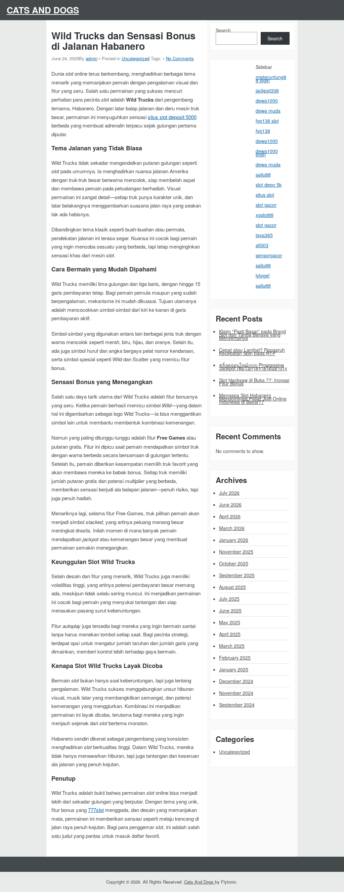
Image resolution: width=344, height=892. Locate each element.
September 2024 (237, 704)
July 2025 (229, 598)
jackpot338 (267, 90)
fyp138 (263, 130)
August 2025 (232, 587)
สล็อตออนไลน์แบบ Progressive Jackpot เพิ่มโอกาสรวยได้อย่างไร (253, 367)
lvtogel (262, 275)
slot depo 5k (269, 184)
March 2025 (232, 645)
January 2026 (233, 539)
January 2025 (233, 669)
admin (91, 58)
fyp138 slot (267, 120)
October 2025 (233, 563)
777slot (96, 809)
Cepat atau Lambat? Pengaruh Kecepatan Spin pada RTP (252, 351)
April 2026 (230, 516)
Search (223, 30)
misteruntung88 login (271, 79)
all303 (262, 245)
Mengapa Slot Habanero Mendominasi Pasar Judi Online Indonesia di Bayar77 (253, 398)
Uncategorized (135, 58)
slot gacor (266, 204)
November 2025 (236, 551)
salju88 (263, 174)
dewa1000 (267, 100)
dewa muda (268, 110)
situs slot (265, 194)
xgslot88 (264, 215)
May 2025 (229, 622)
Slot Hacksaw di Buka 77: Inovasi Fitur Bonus (254, 382)
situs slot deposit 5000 (172, 116)
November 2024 (236, 693)
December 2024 (236, 681)
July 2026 (229, 492)
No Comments (180, 58)
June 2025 (230, 610)
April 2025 (230, 634)
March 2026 (232, 528)
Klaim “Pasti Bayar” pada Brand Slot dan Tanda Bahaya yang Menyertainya (252, 334)
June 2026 (230, 504)
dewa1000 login (267, 153)
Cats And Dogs (43, 10)
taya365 (264, 235)
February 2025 (235, 657)
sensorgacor (269, 255)
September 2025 (237, 575)
